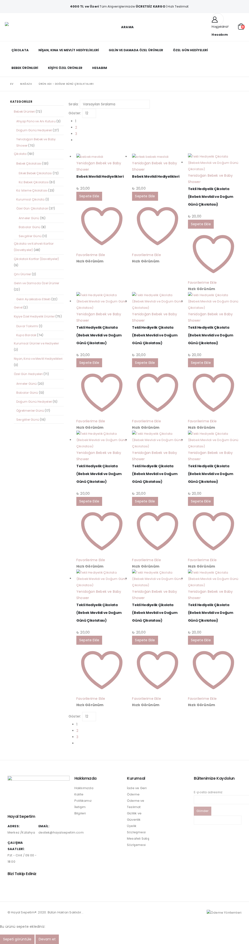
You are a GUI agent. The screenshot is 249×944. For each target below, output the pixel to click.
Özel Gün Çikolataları (32, 208)
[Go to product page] (101, 157)
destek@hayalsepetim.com (61, 832)
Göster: (75, 113)
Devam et (47, 939)
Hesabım (99, 68)
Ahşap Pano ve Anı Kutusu (36, 121)
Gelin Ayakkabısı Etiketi (33, 299)
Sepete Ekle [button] (89, 196)
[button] (124, 27)
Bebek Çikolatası (28, 163)
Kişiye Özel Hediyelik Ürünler (34, 316)
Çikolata (20, 50)
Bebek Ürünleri (24, 68)
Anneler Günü (29, 218)
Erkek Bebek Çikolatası (35, 173)
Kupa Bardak (26, 335)
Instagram (11, 884)
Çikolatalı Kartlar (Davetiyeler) (36, 259)
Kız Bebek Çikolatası (34, 182)
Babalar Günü (29, 227)
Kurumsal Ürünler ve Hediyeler (36, 343)
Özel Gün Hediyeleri (190, 50)
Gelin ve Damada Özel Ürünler (136, 50)
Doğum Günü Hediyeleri (34, 130)
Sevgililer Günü (30, 236)
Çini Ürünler (22, 274)
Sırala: (74, 104)
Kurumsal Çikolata (30, 199)
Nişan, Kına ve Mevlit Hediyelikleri (68, 50)
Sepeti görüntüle (17, 939)
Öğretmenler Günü (30, 411)
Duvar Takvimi (27, 326)
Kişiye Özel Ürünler (65, 68)
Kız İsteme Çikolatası (31, 190)
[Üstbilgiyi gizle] (17, 27)
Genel (18, 307)
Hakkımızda (83, 788)
